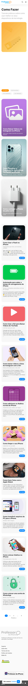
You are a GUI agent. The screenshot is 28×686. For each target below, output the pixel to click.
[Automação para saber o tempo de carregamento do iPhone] (14, 272)
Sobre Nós (4, 648)
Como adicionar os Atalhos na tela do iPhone (13, 404)
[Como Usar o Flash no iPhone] (14, 232)
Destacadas (14, 90)
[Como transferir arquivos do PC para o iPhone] (14, 506)
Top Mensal (17, 93)
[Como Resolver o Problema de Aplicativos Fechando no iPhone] (14, 157)
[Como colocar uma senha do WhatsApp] (14, 583)
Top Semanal (7, 93)
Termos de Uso (5, 651)
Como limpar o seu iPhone (13, 443)
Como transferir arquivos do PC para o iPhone (14, 517)
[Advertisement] (14, 70)
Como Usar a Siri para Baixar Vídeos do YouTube (14, 325)
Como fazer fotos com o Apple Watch (12, 481)
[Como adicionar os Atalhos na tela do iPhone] (14, 393)
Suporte (3, 646)
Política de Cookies (6, 653)
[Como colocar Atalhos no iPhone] (14, 545)
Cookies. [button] (14, 681)
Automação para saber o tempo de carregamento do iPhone (13, 284)
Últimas (5, 90)
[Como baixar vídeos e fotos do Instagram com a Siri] (14, 353)
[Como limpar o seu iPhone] (14, 433)
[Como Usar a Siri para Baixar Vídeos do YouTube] (14, 314)
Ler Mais (22, 257)
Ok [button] (18, 681)
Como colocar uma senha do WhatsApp (14, 594)
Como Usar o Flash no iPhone (11, 243)
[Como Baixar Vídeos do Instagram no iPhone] (14, 117)
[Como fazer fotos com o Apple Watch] (14, 470)
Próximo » (14, 618)
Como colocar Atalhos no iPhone (12, 556)
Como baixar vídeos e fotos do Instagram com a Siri (13, 364)
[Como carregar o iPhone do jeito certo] (14, 197)
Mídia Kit (3, 655)
